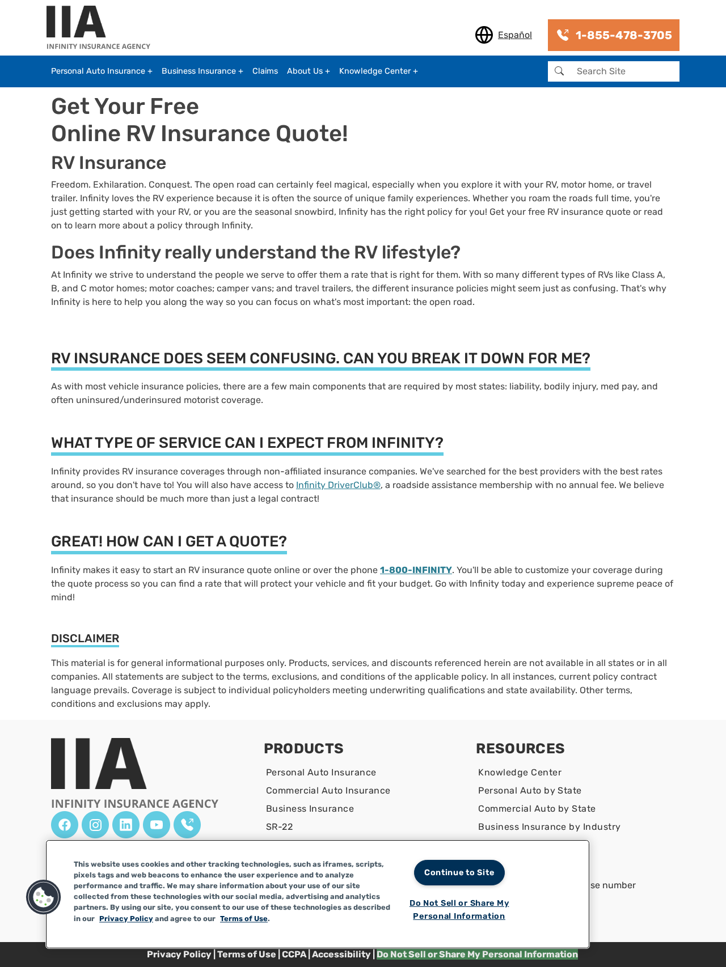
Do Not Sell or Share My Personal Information (459, 909)
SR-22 (279, 826)
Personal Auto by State (530, 790)
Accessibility (341, 954)
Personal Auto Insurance (98, 71)
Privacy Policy (179, 954)
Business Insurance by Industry (549, 826)
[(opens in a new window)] (64, 824)
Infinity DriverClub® (338, 485)
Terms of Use (246, 954)
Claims (265, 71)
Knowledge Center (375, 71)
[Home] (103, 28)
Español (515, 34)
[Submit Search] (559, 71)
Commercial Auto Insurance (328, 790)
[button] (44, 897)
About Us (305, 71)
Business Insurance (199, 71)
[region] (317, 894)
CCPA (295, 954)
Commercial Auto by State (537, 808)
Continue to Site (459, 872)
